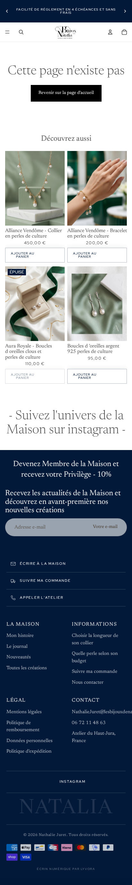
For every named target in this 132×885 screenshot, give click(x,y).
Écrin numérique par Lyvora (66, 869)
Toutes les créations (26, 668)
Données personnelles (29, 741)
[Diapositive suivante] (125, 11)
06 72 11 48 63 (89, 723)
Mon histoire (20, 635)
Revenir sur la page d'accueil (66, 93)
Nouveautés (18, 657)
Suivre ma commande (94, 671)
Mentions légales (24, 712)
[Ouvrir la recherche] (21, 32)
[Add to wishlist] (56, 159)
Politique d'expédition (29, 751)
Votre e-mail (105, 527)
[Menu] (7, 32)
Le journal (17, 646)
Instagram (73, 781)
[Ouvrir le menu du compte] (110, 32)
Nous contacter (87, 682)
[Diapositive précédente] (7, 11)
